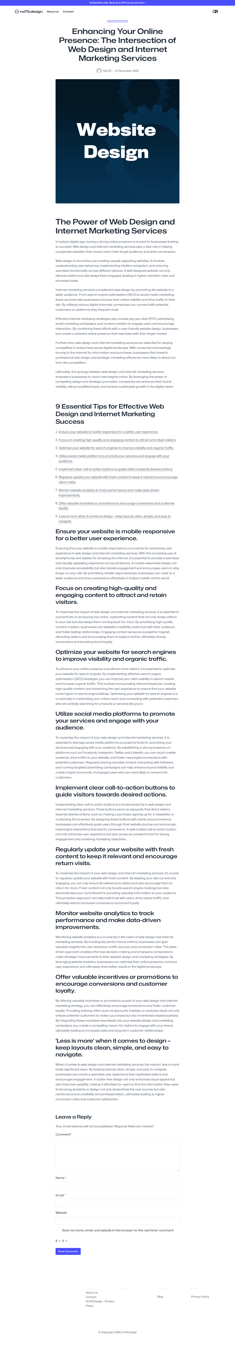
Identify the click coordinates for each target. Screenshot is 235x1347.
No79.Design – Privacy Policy (100, 1303)
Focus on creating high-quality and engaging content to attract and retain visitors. (117, 440)
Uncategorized (117, 21)
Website (61, 1212)
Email (61, 1195)
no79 (107, 71)
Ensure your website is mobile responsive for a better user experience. (108, 432)
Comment (63, 1134)
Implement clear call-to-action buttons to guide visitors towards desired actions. (116, 469)
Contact (91, 1297)
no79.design (31, 11)
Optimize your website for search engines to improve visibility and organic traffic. (116, 448)
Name (61, 1178)
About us (92, 1292)
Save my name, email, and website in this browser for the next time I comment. (118, 1230)
